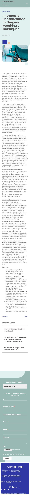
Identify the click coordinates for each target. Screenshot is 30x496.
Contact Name (9, 407)
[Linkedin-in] (8, 489)
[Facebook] (5, 489)
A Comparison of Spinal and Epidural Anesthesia (14, 349)
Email (5, 429)
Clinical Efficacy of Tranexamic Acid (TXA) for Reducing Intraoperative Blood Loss (15, 339)
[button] (26, 3)
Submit (7, 458)
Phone (5, 422)
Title (5, 399)
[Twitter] (1, 489)
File (4, 446)
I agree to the (15, 454)
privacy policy (19, 454)
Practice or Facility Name (12, 414)
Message (6, 437)
